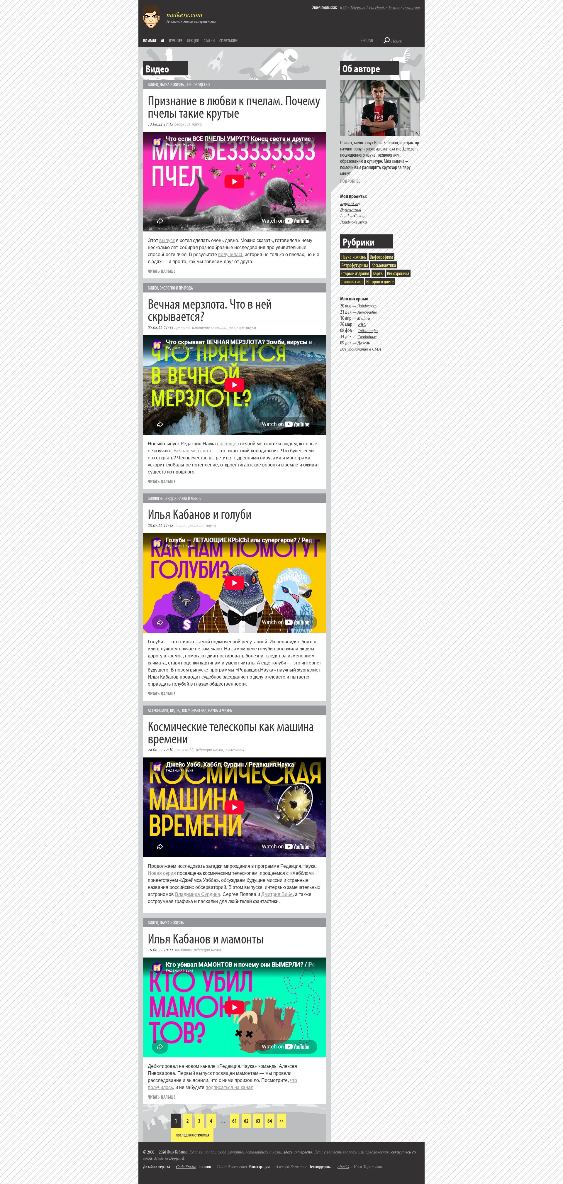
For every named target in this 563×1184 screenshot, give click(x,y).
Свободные (367, 336)
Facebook (377, 7)
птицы (180, 525)
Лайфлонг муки (353, 222)
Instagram (411, 7)
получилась (230, 254)
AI (162, 40)
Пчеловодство (198, 84)
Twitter (394, 7)
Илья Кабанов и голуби (199, 513)
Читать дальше (161, 271)
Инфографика (381, 256)
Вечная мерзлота (192, 450)
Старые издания (355, 273)
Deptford (176, 1158)
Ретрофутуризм (354, 265)
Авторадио (367, 312)
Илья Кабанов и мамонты (206, 938)
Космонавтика (194, 710)
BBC (362, 324)
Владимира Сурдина (197, 894)
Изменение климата (209, 327)
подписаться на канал (229, 1087)
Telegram (357, 7)
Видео (153, 84)
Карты (378, 273)
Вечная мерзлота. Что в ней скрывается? (210, 309)
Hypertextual (350, 209)
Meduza (363, 318)
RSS (343, 7)
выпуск (167, 240)
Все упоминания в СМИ (360, 349)
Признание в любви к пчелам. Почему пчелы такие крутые (234, 106)
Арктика (182, 327)
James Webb (184, 749)
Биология (156, 498)
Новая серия (162, 873)
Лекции (193, 40)
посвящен (228, 443)
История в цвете (380, 281)
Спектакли (228, 40)
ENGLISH (367, 40)
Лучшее (175, 40)
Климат (149, 40)
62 (246, 1120)
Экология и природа (176, 288)
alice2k (343, 1166)
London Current (353, 216)
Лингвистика (352, 281)
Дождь (363, 343)
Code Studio (186, 1166)
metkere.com (184, 14)
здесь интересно (298, 1152)
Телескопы (234, 749)
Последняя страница (192, 1135)
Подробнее (350, 181)
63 (258, 1120)
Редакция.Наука (188, 124)
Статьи (209, 40)
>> (281, 1120)
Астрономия (158, 710)
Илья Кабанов (177, 1152)
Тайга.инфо (368, 330)
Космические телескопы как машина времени (231, 732)
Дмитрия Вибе (277, 894)
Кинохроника (398, 273)
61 (234, 1120)
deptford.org (350, 203)
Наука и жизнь (172, 84)
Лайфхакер (367, 306)
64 (269, 1120)
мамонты (182, 950)
